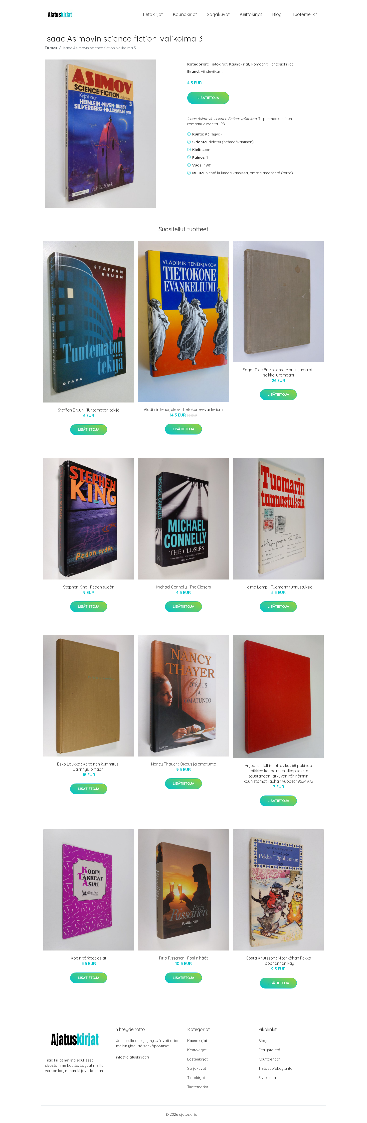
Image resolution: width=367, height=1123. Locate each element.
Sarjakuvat (218, 14)
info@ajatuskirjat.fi (132, 1057)
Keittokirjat (251, 14)
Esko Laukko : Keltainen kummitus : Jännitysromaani (88, 767)
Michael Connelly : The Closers (183, 587)
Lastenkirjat (197, 1059)
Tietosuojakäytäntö (275, 1068)
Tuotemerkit (304, 14)
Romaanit (259, 64)
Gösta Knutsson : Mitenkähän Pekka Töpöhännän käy (278, 961)
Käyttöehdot (269, 1059)
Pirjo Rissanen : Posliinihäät (183, 958)
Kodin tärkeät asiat (88, 958)
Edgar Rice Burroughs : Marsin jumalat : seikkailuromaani (278, 372)
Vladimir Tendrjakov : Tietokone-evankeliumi (183, 409)
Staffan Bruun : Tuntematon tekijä (89, 410)
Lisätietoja (208, 98)
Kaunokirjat (185, 14)
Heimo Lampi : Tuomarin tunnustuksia (278, 587)
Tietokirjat (152, 14)
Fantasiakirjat (281, 64)
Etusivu (51, 48)
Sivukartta (267, 1077)
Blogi (277, 14)
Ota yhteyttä (269, 1050)
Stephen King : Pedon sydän (88, 587)
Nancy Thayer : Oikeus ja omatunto (183, 764)
